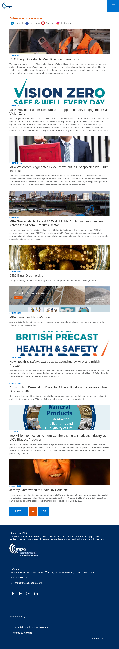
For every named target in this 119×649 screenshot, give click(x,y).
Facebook (34, 23)
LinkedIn (19, 23)
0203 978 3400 (21, 577)
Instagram (66, 23)
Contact (16, 569)
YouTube (50, 23)
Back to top (95, 638)
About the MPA (19, 533)
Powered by (21, 633)
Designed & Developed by (30, 627)
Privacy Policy (17, 616)
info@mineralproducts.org (28, 583)
